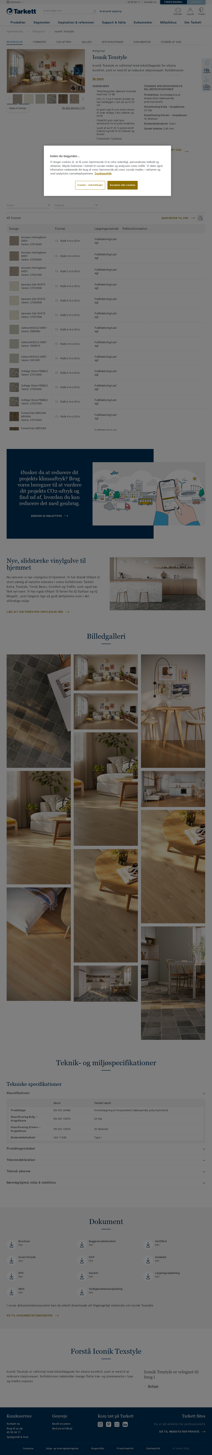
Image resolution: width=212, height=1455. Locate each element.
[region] (107, 171)
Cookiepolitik (103, 173)
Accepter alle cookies (122, 185)
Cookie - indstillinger (90, 185)
